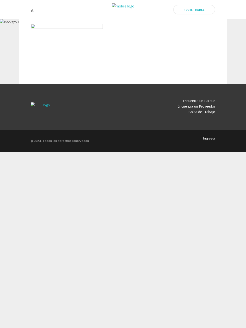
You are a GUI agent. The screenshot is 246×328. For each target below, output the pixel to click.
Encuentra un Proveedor (196, 106)
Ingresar (209, 138)
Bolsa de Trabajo (201, 111)
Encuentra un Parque (199, 100)
